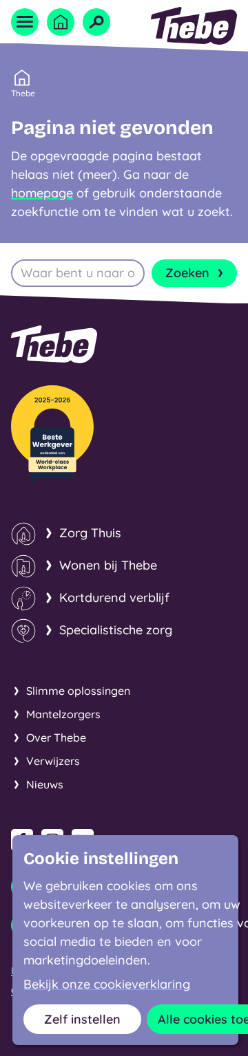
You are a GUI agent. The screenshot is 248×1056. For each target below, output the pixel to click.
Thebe (23, 93)
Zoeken (187, 273)
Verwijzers (53, 761)
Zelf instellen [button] (82, 1019)
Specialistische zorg (115, 630)
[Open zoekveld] (96, 22)
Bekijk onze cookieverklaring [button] (106, 984)
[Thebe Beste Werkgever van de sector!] (52, 434)
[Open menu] (25, 22)
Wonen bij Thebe (108, 565)
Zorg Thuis (90, 533)
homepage (42, 193)
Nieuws (44, 784)
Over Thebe (56, 737)
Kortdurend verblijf (114, 597)
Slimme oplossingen (78, 691)
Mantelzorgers (63, 714)
